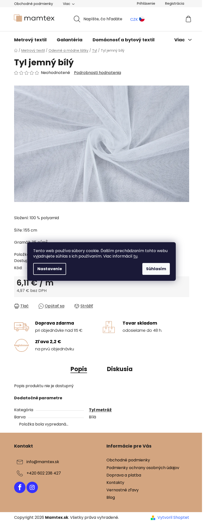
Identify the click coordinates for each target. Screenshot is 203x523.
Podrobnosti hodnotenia (97, 72)
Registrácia (174, 3)
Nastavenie (49, 269)
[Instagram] (32, 487)
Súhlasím (156, 269)
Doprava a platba (123, 475)
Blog (110, 497)
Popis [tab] (79, 369)
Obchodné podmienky (33, 3)
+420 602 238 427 (43, 473)
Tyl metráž (100, 410)
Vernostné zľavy (122, 490)
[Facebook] (19, 487)
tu (135, 256)
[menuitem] (30, 39)
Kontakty (115, 482)
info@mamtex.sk (42, 462)
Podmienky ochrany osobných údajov (142, 468)
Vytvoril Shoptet (173, 517)
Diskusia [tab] (120, 369)
